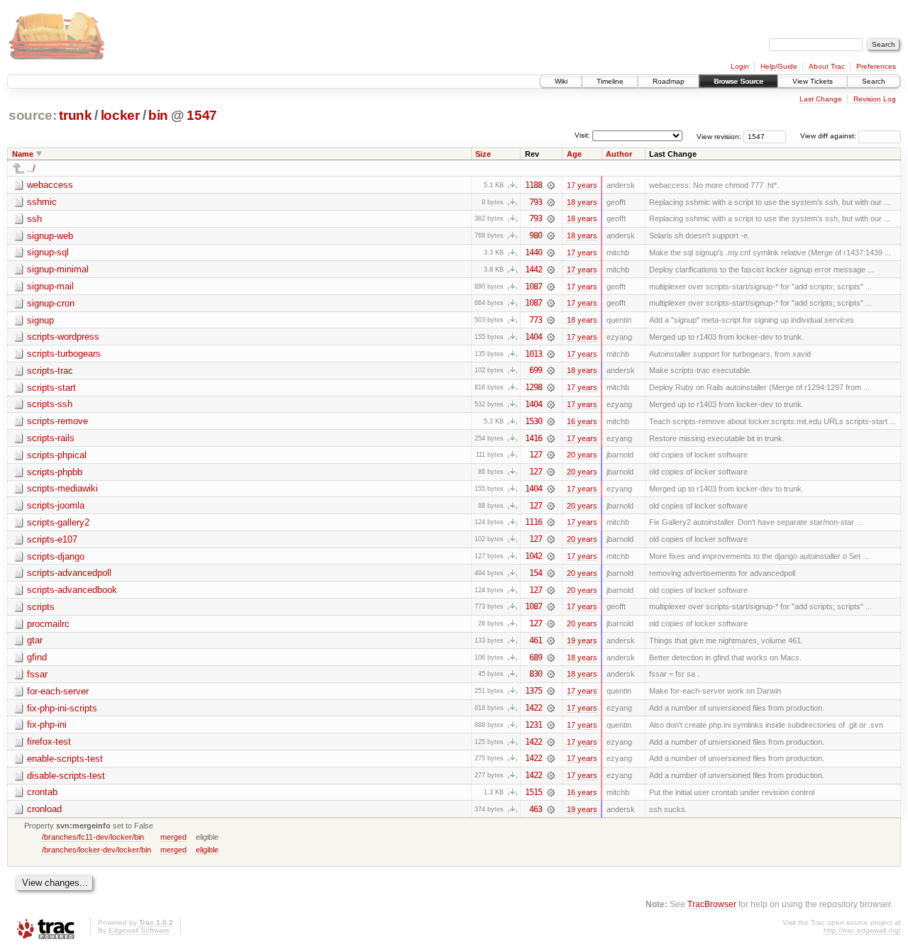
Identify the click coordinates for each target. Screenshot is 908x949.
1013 (533, 354)
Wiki (561, 81)
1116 (533, 522)
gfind (37, 657)
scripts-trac (50, 370)
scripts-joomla (55, 505)
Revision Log (874, 99)
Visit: (582, 135)
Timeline (610, 81)
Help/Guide (778, 66)
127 (535, 455)
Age (574, 154)
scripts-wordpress (63, 336)
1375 (533, 691)
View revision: (719, 136)
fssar (37, 674)
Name (22, 154)
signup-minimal (58, 269)
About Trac (827, 66)
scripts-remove (57, 421)
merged (173, 837)
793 (535, 202)
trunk (75, 115)
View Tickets (812, 81)
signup (40, 320)
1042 (533, 556)
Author (619, 154)
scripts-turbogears (64, 353)
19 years (582, 640)
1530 (533, 421)
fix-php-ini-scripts (62, 708)
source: (33, 115)
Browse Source (738, 81)
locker (120, 115)
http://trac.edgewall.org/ (862, 930)
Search (873, 81)
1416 (533, 438)
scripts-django (55, 556)
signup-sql (48, 252)
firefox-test (49, 741)
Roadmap (669, 81)
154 (535, 573)
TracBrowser (711, 904)
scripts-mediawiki (62, 488)
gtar (35, 640)
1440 (533, 252)
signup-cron (50, 303)
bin (158, 115)
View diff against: (829, 136)
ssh (34, 218)
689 (535, 657)
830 (535, 674)
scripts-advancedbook (72, 589)
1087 (533, 287)
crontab (42, 792)
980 (535, 235)
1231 (533, 725)
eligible (207, 849)
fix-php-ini (47, 724)
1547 (202, 115)
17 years (582, 185)
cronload (44, 809)
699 (535, 370)
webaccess (50, 184)
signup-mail (50, 286)
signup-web (50, 236)
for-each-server (58, 691)
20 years (582, 454)
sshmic (42, 201)
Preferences (876, 66)
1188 (533, 185)
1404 (533, 337)
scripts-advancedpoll (69, 572)
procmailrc (48, 623)
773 (535, 320)
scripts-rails (50, 438)
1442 (533, 269)
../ (31, 168)
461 (535, 640)
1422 (533, 708)
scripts (41, 606)
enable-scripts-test (65, 758)
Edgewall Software (139, 930)
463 (535, 809)
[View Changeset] (551, 185)
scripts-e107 (52, 539)
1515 (533, 792)
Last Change (820, 99)
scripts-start (51, 387)
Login (740, 66)
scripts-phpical (57, 455)
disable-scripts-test (66, 775)
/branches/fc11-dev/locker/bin (93, 837)
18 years (582, 202)
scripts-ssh (49, 404)
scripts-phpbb (54, 472)
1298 (533, 387)
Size (483, 154)
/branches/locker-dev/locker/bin (96, 849)
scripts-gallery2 (58, 522)
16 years (582, 421)
